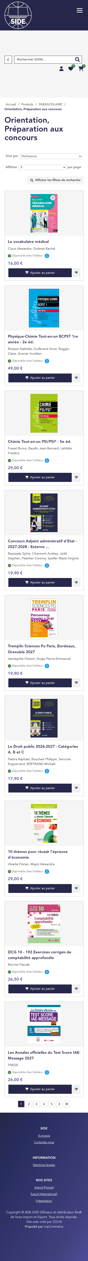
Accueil (11, 104)
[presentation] (55, 180)
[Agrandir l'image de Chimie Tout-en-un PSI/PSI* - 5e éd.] (44, 413)
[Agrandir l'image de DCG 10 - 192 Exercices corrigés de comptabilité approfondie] (44, 924)
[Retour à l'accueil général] (18, 15)
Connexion (61, 68)
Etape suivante (59, 1104)
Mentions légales (44, 1165)
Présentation (44, 1201)
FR (48, 2)
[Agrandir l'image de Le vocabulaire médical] (44, 213)
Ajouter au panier (42, 272)
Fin (67, 1104)
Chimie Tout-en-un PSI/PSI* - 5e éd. (39, 442)
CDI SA (57, 1222)
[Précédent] (8, 60)
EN (53, 2)
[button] (80, 10)
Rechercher (77, 60)
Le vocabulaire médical (28, 242)
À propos (44, 1135)
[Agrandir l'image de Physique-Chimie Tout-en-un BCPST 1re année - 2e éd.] (44, 308)
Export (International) (44, 1194)
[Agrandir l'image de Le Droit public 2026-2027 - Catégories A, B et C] (44, 718)
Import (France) (44, 1187)
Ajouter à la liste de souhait (76, 272)
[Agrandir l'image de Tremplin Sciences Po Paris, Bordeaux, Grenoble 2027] (44, 617)
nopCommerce (53, 1226)
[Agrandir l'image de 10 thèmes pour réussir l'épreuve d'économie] (44, 823)
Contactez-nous (44, 1142)
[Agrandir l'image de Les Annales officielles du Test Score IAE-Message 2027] (44, 1024)
